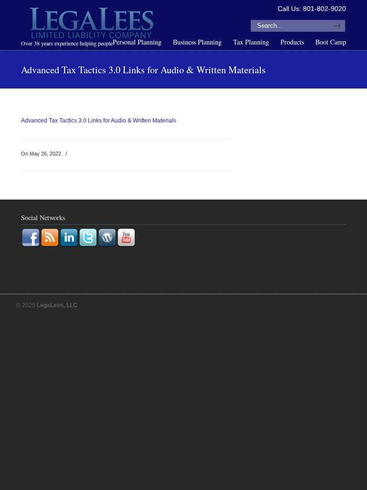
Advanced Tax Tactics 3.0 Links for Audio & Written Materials (98, 120)
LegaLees (92, 24)
